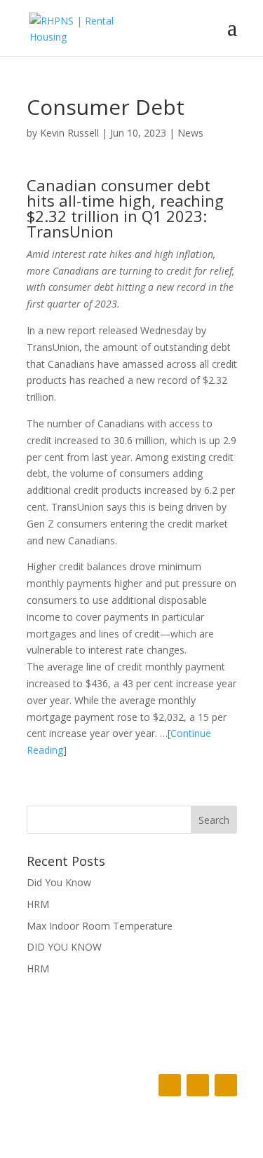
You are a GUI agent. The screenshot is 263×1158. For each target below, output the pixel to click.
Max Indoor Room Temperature (100, 925)
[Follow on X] (198, 1085)
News (190, 132)
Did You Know (59, 882)
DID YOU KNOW (64, 946)
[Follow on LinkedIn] (226, 1085)
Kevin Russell (69, 132)
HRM (38, 904)
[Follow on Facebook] (170, 1085)
